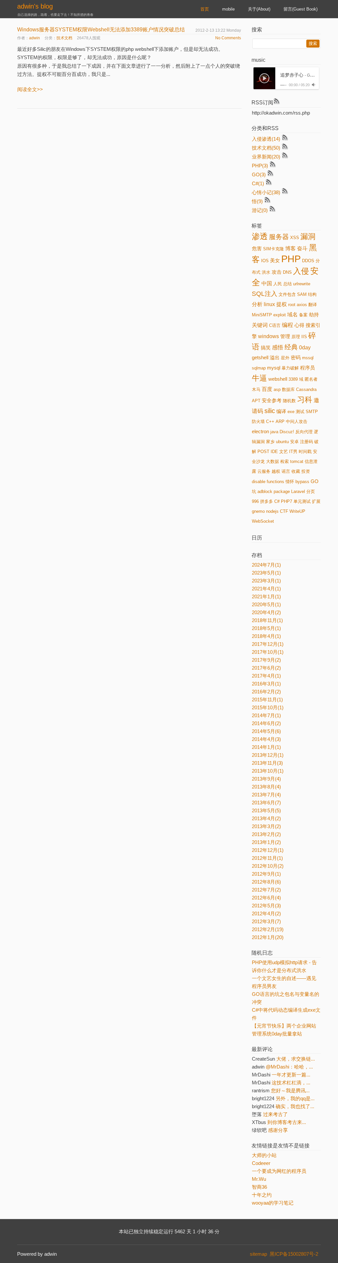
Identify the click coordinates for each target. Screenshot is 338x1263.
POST (263, 451)
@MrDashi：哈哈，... (289, 1067)
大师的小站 (264, 1155)
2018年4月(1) (266, 636)
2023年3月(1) (266, 580)
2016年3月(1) (266, 683)
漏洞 (308, 236)
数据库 (288, 389)
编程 (287, 325)
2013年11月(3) (267, 763)
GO (315, 481)
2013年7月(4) (266, 794)
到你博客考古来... (286, 1122)
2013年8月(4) (266, 786)
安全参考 (272, 400)
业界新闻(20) (266, 156)
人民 (277, 283)
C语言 (275, 325)
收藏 (295, 471)
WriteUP (297, 511)
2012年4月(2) (266, 913)
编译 (281, 411)
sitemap (258, 1254)
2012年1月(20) (268, 937)
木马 (256, 389)
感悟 (277, 347)
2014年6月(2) (266, 723)
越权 (276, 471)
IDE (274, 451)
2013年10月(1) (268, 771)
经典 (291, 347)
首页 (204, 9)
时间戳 (305, 451)
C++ (270, 421)
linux (269, 304)
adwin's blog (35, 6)
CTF (284, 511)
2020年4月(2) (266, 612)
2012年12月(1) (268, 850)
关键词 (260, 325)
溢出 (275, 357)
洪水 (266, 272)
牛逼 (259, 378)
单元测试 (302, 501)
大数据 (272, 461)
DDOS (308, 260)
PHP (291, 258)
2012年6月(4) (266, 897)
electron (260, 431)
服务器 (279, 236)
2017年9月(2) (266, 660)
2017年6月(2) (266, 668)
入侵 (301, 270)
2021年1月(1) (266, 596)
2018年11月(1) (267, 620)
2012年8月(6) (266, 882)
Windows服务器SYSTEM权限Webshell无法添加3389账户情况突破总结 (101, 29)
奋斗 (302, 248)
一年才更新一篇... (291, 1074)
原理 (295, 336)
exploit (279, 314)
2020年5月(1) (266, 604)
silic (269, 410)
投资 (305, 471)
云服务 (263, 471)
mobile (228, 9)
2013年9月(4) (266, 779)
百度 (267, 389)
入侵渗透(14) (266, 139)
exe (290, 411)
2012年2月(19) (268, 929)
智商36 (259, 1187)
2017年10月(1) (268, 652)
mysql (273, 367)
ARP (280, 421)
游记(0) (260, 210)
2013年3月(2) (266, 826)
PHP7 (286, 501)
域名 (292, 314)
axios (302, 304)
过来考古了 (275, 1114)
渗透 (260, 236)
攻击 (277, 272)
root (291, 304)
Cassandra (306, 389)
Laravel (298, 491)
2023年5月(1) (266, 573)
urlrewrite (301, 283)
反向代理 (304, 431)
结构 (312, 294)
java (274, 431)
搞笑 (266, 347)
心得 (299, 325)
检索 (284, 461)
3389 (293, 379)
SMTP (312, 411)
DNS (287, 272)
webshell (277, 379)
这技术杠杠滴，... (291, 1082)
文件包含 (287, 294)
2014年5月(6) (266, 731)
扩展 (316, 501)
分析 (257, 304)
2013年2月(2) (266, 834)
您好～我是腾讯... (290, 1090)
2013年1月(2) (266, 842)
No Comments (228, 38)
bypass (302, 481)
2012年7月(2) (266, 890)
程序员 (307, 367)
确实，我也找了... (295, 1106)
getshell (260, 357)
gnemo (258, 511)
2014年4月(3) (266, 739)
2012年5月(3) (266, 905)
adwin (34, 38)
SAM (302, 294)
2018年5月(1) (266, 628)
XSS (294, 237)
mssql (308, 357)
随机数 (289, 400)
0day (305, 347)
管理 (285, 336)
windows (268, 336)
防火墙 (258, 421)
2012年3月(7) (266, 921)
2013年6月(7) (266, 802)
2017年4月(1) (266, 676)
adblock (264, 491)
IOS (265, 260)
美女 (275, 260)
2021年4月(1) (266, 588)
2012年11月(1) (267, 858)
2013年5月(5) (266, 810)
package (282, 491)
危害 (257, 248)
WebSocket (263, 521)
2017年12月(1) (268, 644)
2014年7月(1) (266, 715)
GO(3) (259, 174)
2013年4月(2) (266, 818)
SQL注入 (264, 293)
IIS (304, 336)
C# (277, 501)
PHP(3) (260, 165)
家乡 (270, 441)
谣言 (286, 471)
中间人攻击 (296, 421)
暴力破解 (290, 368)
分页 (310, 491)
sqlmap (259, 368)
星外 (285, 357)
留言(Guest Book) (301, 9)
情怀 (290, 481)
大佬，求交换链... (295, 1059)
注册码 (306, 441)
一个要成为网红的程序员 (279, 1171)
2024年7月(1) (266, 565)
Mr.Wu (259, 1179)
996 (255, 501)
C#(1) (258, 183)
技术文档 (64, 38)
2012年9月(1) (266, 874)
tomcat (296, 461)
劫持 (314, 314)
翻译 (312, 304)
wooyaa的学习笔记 (272, 1203)
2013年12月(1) (268, 755)
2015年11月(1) (267, 699)
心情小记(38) (266, 192)
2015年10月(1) (268, 707)
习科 (304, 399)
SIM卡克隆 (273, 248)
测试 (300, 411)
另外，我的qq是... (295, 1098)
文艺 (283, 451)
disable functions (268, 481)
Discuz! (287, 431)
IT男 (293, 451)
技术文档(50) (266, 148)
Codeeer (261, 1163)
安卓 (294, 441)
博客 (290, 248)
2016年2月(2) (266, 691)
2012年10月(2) (268, 866)
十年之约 (262, 1195)
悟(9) (257, 201)
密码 (296, 357)
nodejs (272, 511)
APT (256, 400)
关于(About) (259, 9)
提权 (281, 304)
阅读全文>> (30, 89)
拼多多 (266, 501)
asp (277, 389)
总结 (287, 283)
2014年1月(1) (266, 747)
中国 (266, 283)
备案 (303, 314)
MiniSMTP (262, 314)
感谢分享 (278, 1130)
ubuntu (282, 441)
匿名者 (311, 379)
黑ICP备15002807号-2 (295, 1254)
